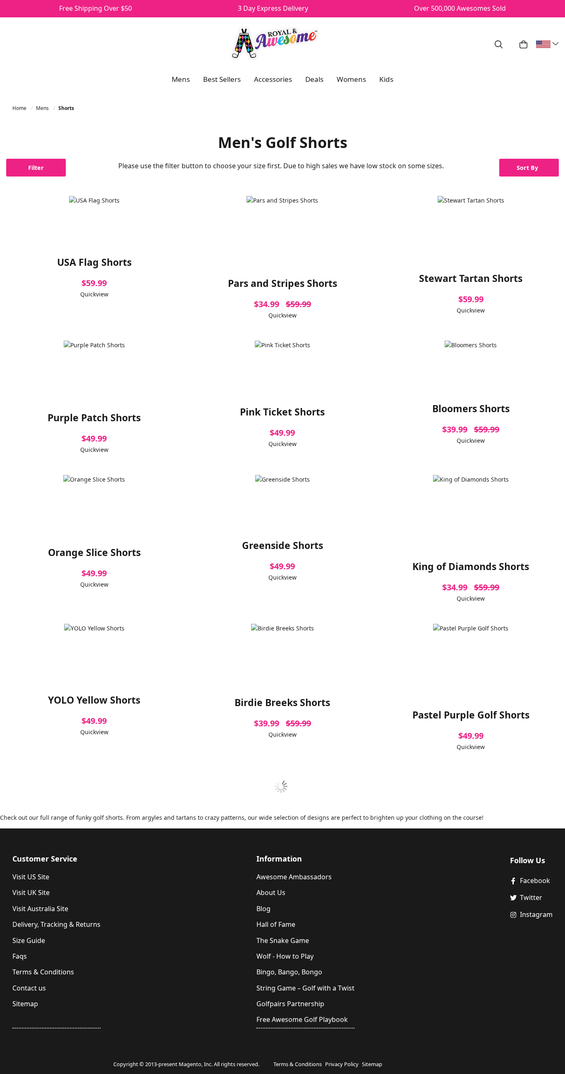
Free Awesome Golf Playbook (302, 1019)
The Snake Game (282, 940)
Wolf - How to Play (285, 956)
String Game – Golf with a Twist (305, 988)
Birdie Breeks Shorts (282, 702)
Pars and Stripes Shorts (282, 283)
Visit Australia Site (40, 908)
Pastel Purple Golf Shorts (470, 714)
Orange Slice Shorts (94, 552)
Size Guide (28, 940)
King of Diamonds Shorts (470, 566)
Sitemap (25, 1003)
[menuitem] (180, 79)
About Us (270, 892)
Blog (263, 908)
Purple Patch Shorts (94, 417)
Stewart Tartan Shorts (470, 278)
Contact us (29, 988)
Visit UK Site (31, 892)
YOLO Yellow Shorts (94, 699)
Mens (43, 108)
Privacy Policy (342, 1064)
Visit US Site (30, 876)
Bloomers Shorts (471, 408)
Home (20, 108)
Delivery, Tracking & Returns (56, 924)
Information (279, 858)
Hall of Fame (275, 924)
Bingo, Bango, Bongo (289, 971)
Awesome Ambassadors (294, 876)
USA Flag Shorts (94, 262)
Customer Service (44, 858)
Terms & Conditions (43, 971)
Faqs (19, 956)
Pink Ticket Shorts (282, 411)
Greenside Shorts (282, 545)
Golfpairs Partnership (290, 1003)
